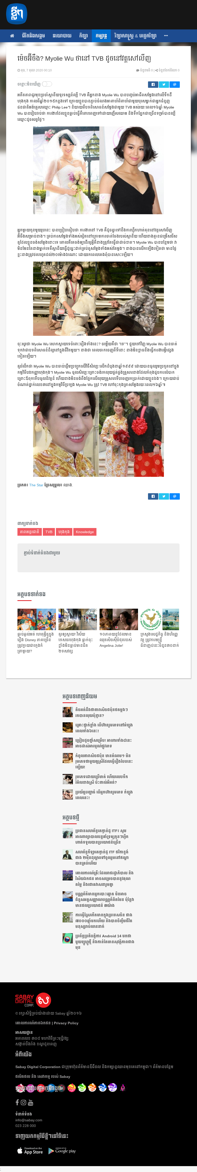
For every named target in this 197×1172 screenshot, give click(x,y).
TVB (48, 532)
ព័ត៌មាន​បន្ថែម (163, 1067)
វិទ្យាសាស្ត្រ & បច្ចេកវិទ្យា (135, 35)
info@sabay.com (28, 1120)
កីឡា (83, 35)
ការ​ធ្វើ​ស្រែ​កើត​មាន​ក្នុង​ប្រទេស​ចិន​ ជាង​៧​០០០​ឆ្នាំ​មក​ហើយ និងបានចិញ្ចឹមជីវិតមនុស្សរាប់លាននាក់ (103, 921)
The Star (36, 485)
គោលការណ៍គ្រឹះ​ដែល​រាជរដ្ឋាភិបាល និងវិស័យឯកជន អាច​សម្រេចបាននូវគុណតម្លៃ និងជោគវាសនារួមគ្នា (104, 879)
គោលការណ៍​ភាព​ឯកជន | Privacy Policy (46, 1023)
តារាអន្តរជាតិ (29, 532)
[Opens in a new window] (17, 1102)
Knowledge (85, 532)
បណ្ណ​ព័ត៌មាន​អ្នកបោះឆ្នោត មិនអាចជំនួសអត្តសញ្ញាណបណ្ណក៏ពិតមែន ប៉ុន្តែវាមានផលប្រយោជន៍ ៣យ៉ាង (104, 900)
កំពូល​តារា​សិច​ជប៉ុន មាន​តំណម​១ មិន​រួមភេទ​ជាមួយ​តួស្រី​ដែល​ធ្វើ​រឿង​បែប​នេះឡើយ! (104, 761)
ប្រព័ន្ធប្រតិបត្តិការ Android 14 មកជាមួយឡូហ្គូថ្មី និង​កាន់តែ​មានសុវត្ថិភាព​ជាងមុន (104, 942)
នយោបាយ (62, 35)
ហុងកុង (64, 532)
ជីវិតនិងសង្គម (33, 35)
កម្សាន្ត (101, 35)
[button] (166, 35)
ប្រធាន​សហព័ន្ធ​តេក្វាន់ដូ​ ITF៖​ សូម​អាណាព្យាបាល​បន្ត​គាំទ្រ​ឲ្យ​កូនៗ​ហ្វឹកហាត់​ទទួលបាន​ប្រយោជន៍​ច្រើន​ (102, 836)
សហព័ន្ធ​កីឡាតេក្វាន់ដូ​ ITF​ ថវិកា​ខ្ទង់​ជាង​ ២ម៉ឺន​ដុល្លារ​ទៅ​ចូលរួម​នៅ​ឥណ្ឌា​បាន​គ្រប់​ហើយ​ (102, 858)
